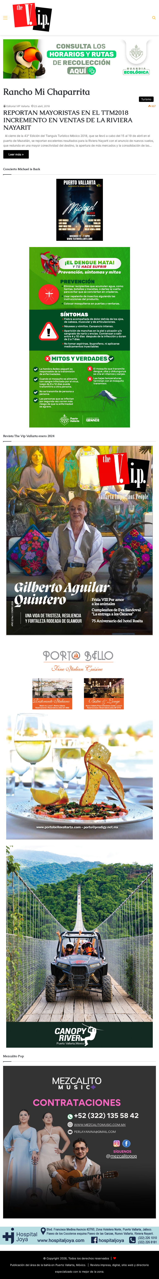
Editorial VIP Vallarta (18, 106)
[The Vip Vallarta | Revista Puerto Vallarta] (32, 17)
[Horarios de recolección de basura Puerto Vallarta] (79, 58)
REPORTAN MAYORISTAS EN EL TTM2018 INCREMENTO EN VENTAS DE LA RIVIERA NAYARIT (67, 120)
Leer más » (16, 154)
